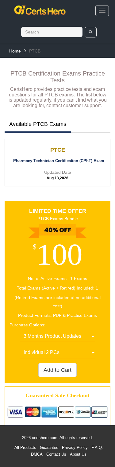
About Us (78, 454)
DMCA (37, 454)
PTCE (57, 150)
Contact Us (56, 454)
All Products (25, 447)
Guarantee (49, 447)
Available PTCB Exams (37, 124)
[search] (91, 32)
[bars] (102, 11)
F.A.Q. (97, 447)
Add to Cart (57, 370)
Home (15, 51)
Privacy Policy (75, 447)
